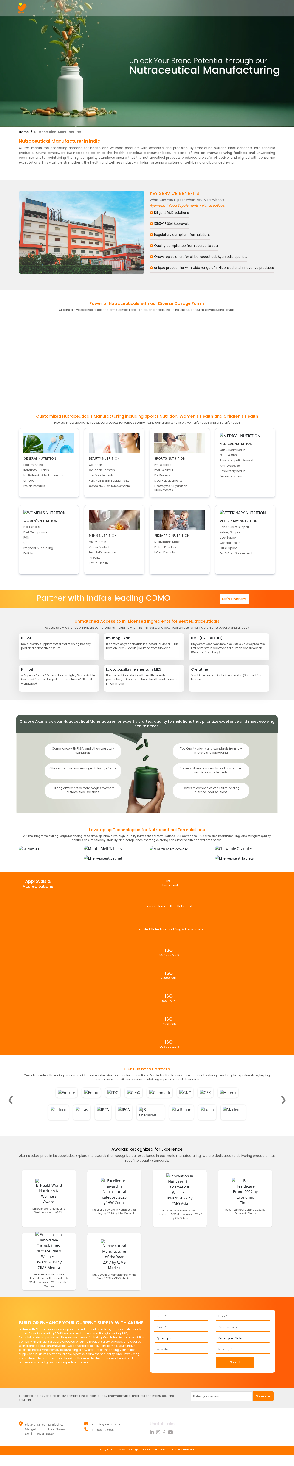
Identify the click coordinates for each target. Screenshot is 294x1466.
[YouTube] (171, 1432)
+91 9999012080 (103, 1430)
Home (24, 132)
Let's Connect (234, 599)
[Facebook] (165, 1432)
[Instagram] (159, 1432)
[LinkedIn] (153, 1432)
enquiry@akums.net (107, 1424)
